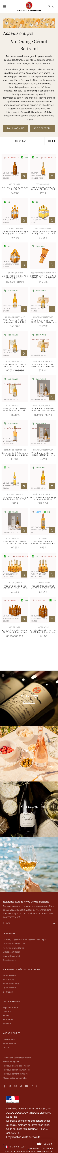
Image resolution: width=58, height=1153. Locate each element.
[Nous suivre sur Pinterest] (20, 1086)
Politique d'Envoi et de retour (16, 1065)
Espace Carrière (10, 1007)
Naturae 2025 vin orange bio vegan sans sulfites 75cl (43, 542)
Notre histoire (9, 975)
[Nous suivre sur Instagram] (15, 1086)
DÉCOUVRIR (29, 701)
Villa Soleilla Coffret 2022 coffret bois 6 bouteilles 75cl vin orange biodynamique (43, 454)
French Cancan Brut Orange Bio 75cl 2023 (43, 188)
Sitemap (7, 1023)
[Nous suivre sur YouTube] (26, 1086)
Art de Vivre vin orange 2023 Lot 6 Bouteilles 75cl (15, 631)
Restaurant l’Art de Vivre (14, 943)
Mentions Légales (11, 1061)
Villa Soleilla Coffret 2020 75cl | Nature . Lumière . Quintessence (15, 365)
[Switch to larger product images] (49, 141)
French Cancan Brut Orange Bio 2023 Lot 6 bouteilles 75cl (15, 587)
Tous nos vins (15, 128)
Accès (6, 1015)
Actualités (8, 1019)
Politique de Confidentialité (15, 1073)
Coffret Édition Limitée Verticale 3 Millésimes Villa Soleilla (43, 277)
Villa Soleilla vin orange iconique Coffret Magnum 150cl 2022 (43, 498)
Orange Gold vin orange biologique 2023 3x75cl (15, 232)
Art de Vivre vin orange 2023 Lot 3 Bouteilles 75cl (43, 631)
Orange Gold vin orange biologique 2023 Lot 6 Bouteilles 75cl (43, 232)
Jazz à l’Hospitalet (11, 956)
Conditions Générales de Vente (17, 1057)
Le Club (6, 1047)
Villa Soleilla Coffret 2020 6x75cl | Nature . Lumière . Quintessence (43, 321)
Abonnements (9, 1043)
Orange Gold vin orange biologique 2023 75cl (15, 498)
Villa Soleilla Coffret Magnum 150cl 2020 (14, 321)
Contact (7, 1011)
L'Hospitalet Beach (11, 952)
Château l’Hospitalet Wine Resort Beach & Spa (24, 939)
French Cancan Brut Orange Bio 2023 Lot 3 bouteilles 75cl (43, 587)
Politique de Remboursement (16, 1069)
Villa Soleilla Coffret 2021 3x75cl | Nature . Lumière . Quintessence (15, 410)
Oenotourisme (9, 960)
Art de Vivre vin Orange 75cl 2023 (15, 188)
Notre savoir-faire (11, 983)
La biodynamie (9, 987)
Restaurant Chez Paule (13, 948)
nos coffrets (42, 128)
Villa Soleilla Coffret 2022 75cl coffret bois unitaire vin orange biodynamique (14, 542)
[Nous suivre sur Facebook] (4, 1086)
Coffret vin (8, 992)
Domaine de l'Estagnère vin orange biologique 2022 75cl (15, 454)
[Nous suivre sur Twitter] (10, 1086)
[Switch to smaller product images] (53, 141)
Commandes (9, 1039)
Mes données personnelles (15, 1078)
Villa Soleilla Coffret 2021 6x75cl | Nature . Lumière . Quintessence (43, 365)
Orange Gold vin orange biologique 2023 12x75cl (15, 277)
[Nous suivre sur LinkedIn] (37, 1086)
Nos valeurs (8, 979)
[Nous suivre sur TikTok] (31, 1086)
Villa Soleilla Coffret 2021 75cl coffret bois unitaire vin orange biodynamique (43, 410)
